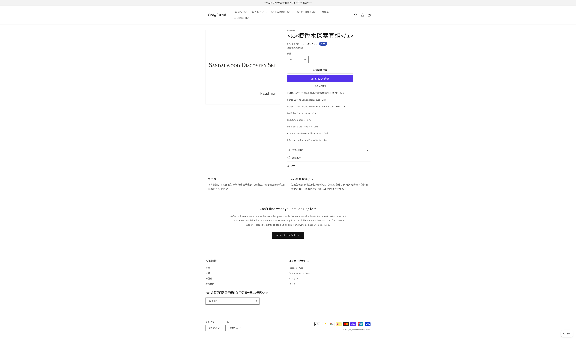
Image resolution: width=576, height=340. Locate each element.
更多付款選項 (320, 86)
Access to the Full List (288, 235)
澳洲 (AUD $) (214, 327)
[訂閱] (256, 301)
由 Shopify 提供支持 (363, 330)
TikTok (292, 283)
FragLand (352, 330)
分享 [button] (293, 165)
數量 (289, 53)
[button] (258, 12)
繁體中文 (234, 327)
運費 (289, 48)
